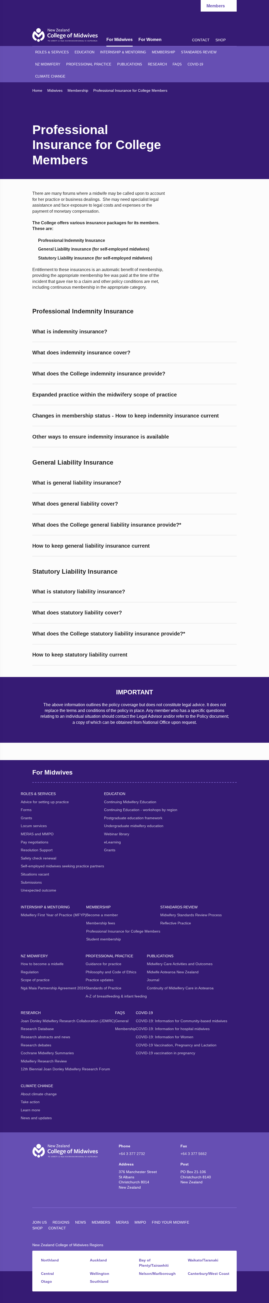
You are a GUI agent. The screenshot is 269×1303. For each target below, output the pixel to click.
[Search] (234, 39)
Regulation (30, 972)
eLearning (112, 842)
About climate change (39, 1094)
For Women (150, 40)
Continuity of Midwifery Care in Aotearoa (180, 988)
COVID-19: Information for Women (164, 1037)
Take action (30, 1102)
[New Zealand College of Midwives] (65, 35)
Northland (50, 1260)
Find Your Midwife (170, 1222)
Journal (153, 980)
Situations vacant (35, 874)
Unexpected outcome (38, 890)
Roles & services (52, 52)
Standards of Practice (103, 988)
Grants (26, 818)
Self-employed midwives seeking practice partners (62, 866)
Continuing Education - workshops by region (140, 810)
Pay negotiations (34, 842)
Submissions (31, 882)
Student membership (103, 939)
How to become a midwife (42, 964)
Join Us (39, 1222)
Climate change (50, 76)
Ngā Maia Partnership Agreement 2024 (53, 988)
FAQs (177, 64)
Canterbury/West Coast (208, 1273)
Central (47, 1273)
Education (84, 52)
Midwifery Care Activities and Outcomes (180, 964)
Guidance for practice (103, 964)
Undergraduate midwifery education (133, 826)
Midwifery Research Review (44, 1061)
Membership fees (100, 923)
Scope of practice (35, 980)
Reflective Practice (175, 923)
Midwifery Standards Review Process (191, 915)
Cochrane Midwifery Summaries (47, 1053)
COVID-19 (195, 64)
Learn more (30, 1110)
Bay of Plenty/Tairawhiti (154, 1263)
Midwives (55, 90)
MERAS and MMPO (37, 834)
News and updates (36, 1118)
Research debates (36, 1045)
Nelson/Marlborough (157, 1273)
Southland (99, 1281)
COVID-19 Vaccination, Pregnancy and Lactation (176, 1045)
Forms (26, 810)
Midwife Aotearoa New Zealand (173, 972)
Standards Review (198, 52)
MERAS (122, 1222)
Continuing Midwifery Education (130, 802)
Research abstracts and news (45, 1037)
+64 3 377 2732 (132, 1154)
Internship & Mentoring (123, 52)
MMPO (140, 1222)
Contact (201, 40)
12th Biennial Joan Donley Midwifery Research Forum (65, 1069)
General (121, 1021)
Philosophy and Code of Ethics (111, 972)
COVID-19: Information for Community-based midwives (181, 1021)
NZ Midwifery (47, 64)
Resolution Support (37, 850)
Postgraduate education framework (133, 818)
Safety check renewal (38, 858)
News (80, 1222)
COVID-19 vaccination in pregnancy (165, 1053)
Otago (46, 1281)
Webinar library (116, 834)
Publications (129, 64)
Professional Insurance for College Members (123, 931)
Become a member (102, 915)
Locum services (34, 826)
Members (101, 1222)
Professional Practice (88, 64)
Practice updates (99, 980)
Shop (220, 40)
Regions (61, 1222)
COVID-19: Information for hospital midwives (173, 1029)
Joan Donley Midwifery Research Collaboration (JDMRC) (68, 1021)
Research (157, 64)
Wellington (99, 1273)
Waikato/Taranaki (203, 1260)
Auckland (98, 1260)
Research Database (37, 1029)
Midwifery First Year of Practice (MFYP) (53, 915)
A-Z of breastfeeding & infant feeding (116, 996)
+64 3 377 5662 (193, 1154)
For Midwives (119, 40)
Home (37, 90)
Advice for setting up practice (45, 802)
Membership (163, 52)
